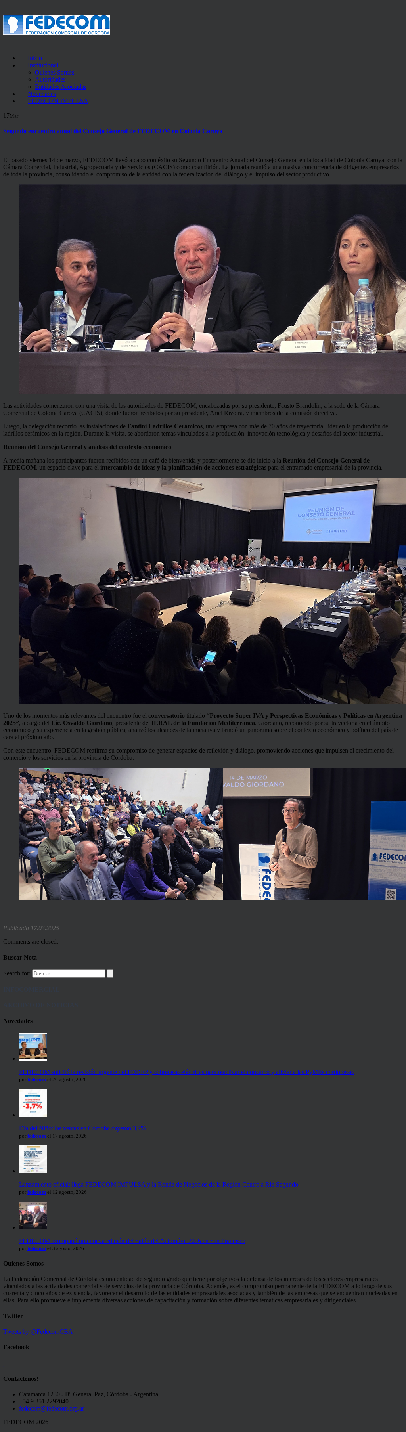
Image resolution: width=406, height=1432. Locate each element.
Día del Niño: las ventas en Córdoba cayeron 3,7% (82, 1128)
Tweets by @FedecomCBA (38, 1331)
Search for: (17, 973)
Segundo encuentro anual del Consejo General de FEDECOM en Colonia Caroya (112, 131)
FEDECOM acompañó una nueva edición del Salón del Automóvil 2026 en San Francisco (132, 1240)
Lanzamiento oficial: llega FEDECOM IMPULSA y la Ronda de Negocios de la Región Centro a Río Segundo (158, 1184)
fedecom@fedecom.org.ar (51, 1408)
